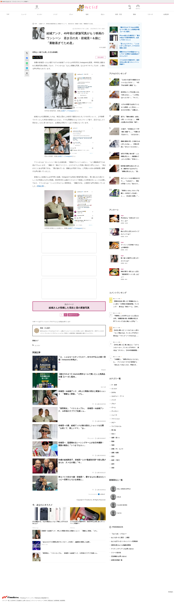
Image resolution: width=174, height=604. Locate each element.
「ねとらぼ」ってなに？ (118, 534)
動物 (134, 14)
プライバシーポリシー (37, 600)
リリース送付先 (115, 552)
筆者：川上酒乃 (45, 328)
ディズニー (115, 411)
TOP (8, 14)
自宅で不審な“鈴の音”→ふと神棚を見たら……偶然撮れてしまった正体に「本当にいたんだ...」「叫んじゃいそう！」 (130, 159)
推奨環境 (62, 600)
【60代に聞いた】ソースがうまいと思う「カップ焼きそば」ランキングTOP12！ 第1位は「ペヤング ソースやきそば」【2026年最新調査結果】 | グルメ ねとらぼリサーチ (126, 335)
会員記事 (166, 14)
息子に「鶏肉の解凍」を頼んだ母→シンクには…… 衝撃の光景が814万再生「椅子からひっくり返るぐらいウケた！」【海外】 (130, 122)
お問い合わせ (26, 600)
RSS (45, 600)
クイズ (55, 14)
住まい (103, 14)
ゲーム (113, 407)
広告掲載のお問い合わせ (118, 556)
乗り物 (113, 430)
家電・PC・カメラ (117, 449)
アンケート (114, 210)
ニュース (23, 14)
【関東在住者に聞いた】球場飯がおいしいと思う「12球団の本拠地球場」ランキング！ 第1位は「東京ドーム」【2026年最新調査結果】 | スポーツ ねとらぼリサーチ (126, 306)
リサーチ (150, 14)
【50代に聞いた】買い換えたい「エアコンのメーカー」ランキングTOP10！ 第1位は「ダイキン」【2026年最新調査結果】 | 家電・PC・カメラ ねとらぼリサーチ (126, 350)
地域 (87, 14)
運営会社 (50, 600)
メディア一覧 (6, 600)
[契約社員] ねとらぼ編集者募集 (120, 545)
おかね (113, 392)
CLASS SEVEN (122, 505)
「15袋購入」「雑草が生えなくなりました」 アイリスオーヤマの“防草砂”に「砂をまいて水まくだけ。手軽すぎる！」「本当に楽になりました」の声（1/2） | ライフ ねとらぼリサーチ (126, 364)
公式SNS (13, 600)
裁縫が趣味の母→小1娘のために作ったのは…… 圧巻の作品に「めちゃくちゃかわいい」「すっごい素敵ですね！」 (130, 146)
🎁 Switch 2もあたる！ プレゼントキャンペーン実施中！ (15, 1)
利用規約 (170, 592)
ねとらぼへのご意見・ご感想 (119, 537)
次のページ (73, 315)
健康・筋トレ (115, 437)
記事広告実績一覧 (115, 560)
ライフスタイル (116, 426)
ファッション (115, 419)
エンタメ (39, 14)
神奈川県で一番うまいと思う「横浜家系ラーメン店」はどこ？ (130, 274)
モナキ (119, 513)
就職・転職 (115, 452)
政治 (112, 456)
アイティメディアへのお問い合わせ (121, 549)
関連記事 (40, 186)
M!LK (119, 497)
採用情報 (56, 600)
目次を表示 (101, 57)
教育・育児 (118, 14)
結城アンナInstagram (68, 111)
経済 (112, 464)
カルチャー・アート (117, 396)
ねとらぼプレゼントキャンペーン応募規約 (123, 541)
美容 (112, 468)
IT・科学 (114, 385)
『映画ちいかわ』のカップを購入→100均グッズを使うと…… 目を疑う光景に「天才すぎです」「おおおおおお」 (130, 196)
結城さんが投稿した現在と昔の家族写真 (69, 307)
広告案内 (19, 600)
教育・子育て (115, 460)
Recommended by (93, 494)
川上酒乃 (103, 47)
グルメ (71, 14)
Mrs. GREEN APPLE (123, 489)
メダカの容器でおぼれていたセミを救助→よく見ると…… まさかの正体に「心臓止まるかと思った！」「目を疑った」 (131, 110)
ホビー (113, 422)
